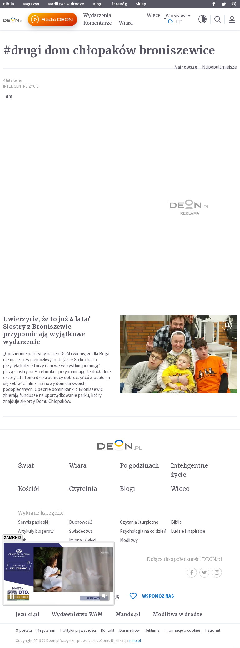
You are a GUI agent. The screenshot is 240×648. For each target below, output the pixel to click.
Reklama (152, 630)
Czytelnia (83, 488)
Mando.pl (128, 614)
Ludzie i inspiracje (188, 531)
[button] (202, 19)
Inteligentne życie (189, 470)
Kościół (28, 488)
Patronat (212, 630)
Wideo (180, 488)
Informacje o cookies (182, 630)
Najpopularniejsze (219, 67)
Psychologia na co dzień (143, 531)
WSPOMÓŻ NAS (158, 596)
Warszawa (176, 16)
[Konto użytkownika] (232, 19)
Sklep (141, 4)
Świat (26, 465)
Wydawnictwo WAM (77, 614)
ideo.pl (135, 640)
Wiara (126, 23)
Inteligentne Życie (21, 86)
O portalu (24, 630)
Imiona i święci (82, 540)
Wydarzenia (97, 15)
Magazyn (31, 4)
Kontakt (107, 630)
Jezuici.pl (27, 614)
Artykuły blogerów (36, 531)
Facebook (214, 4)
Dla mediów (129, 630)
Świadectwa (81, 531)
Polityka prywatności (78, 630)
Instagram (234, 4)
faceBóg (119, 4)
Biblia (8, 4)
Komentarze (97, 23)
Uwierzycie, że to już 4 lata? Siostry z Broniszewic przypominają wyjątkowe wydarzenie (47, 330)
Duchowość (80, 522)
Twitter (224, 4)
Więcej (154, 15)
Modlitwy (129, 540)
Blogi (98, 4)
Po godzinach (139, 465)
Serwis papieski (33, 522)
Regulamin (46, 630)
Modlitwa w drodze (66, 4)
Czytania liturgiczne (139, 522)
